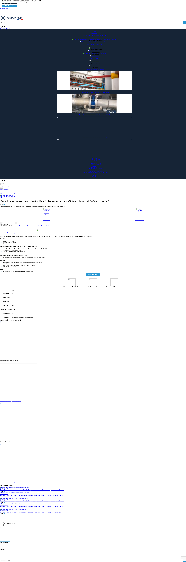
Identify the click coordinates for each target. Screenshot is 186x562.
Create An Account (4, 189)
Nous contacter (6, 537)
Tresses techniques (95, 54)
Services (5, 534)
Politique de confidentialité (9, 535)
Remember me (5, 185)
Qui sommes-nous (96, 159)
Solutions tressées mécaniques (96, 171)
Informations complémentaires (10, 233)
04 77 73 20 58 (7, 0)
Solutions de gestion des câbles (96, 173)
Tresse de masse (23, 225)
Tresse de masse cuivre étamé (34, 225)
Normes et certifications (96, 163)
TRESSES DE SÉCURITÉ (94, 44)
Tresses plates (96, 46)
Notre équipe (96, 162)
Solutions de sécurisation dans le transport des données (95, 172)
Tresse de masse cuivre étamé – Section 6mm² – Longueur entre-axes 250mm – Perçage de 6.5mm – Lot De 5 (32, 501)
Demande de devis (7, 533)
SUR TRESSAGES (94, 58)
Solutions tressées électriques (96, 168)
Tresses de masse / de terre (95, 49)
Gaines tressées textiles (95, 38)
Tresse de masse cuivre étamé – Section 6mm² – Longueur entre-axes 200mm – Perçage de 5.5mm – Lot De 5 (32, 490)
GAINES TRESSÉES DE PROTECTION (94, 35)
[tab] (94, 232)
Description (5, 232)
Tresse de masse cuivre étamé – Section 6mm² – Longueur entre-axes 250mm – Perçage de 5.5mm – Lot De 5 (32, 512)
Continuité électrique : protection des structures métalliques (94, 92)
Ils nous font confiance (96, 164)
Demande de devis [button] (93, 274)
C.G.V (4, 538)
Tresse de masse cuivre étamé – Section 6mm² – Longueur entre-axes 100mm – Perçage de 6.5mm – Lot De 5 (32, 495)
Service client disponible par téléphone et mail (10, 401)
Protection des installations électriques (94, 69)
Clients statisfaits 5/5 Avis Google (7, 482)
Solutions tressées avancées (96, 170)
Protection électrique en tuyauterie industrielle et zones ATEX (94, 114)
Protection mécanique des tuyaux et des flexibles (94, 137)
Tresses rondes (96, 52)
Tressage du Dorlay (8, 557)
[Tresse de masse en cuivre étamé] (7, 195)
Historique (96, 160)
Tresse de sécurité (45, 225)
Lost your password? (5, 186)
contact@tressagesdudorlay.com (21, 0)
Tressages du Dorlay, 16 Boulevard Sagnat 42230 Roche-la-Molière (13, 520)
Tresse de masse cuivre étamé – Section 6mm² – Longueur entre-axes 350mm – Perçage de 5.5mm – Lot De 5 (32, 506)
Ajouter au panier (4, 224)
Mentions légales (7, 531)
